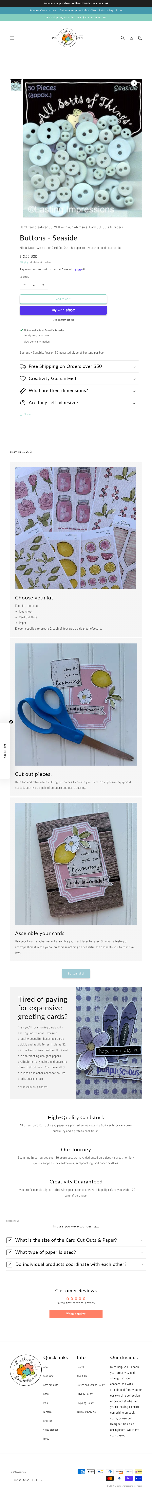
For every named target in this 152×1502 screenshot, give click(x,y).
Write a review (76, 1314)
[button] (12, 38)
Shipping (24, 262)
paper (46, 1394)
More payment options (63, 319)
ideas (46, 1438)
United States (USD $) (26, 1480)
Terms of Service (86, 1412)
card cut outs (50, 1385)
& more (47, 1412)
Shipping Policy (85, 1403)
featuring (48, 1376)
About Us (82, 1376)
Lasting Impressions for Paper (128, 1486)
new (45, 1367)
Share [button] (27, 414)
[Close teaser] (11, 722)
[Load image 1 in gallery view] (16, 85)
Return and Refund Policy (91, 1385)
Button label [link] (76, 973)
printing (47, 1421)
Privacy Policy (85, 1394)
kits (45, 1403)
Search (81, 1367)
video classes (51, 1429)
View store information (36, 341)
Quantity (24, 277)
